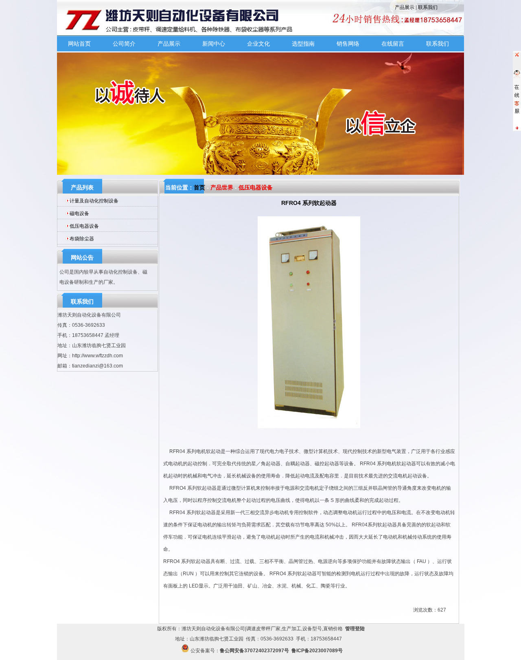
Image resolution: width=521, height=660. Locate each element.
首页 (199, 187)
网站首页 (79, 43)
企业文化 (258, 43)
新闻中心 (213, 43)
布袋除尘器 (82, 239)
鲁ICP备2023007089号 (317, 650)
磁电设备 (79, 213)
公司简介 (124, 43)
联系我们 (428, 7)
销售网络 (348, 43)
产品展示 (404, 7)
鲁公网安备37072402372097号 (254, 650)
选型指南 (303, 43)
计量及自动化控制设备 (94, 201)
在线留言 (392, 43)
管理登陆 (355, 628)
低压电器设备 (84, 226)
